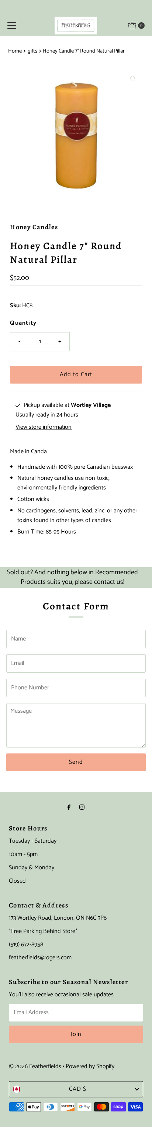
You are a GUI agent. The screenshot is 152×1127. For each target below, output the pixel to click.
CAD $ (77, 1089)
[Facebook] (69, 808)
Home (15, 51)
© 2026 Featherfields (35, 1066)
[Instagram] (81, 808)
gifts (32, 51)
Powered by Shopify (90, 1066)
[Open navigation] (12, 25)
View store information (43, 427)
